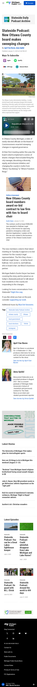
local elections (13, 323)
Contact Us (7, 647)
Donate (30, 3)
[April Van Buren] (6, 346)
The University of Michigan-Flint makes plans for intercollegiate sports (17, 452)
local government (14, 319)
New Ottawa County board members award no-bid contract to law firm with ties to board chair (18, 207)
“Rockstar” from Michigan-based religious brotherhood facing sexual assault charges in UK (18, 471)
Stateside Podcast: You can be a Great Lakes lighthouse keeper (10, 543)
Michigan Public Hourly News (13, 661)
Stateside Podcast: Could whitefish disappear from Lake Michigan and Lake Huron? (26, 546)
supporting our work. (18, 300)
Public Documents (10, 656)
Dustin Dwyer (10, 221)
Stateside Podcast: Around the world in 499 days (25, 587)
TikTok (26, 323)
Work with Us (8, 652)
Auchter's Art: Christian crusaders (14, 504)
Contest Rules (8, 665)
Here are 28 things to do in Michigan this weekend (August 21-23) (17, 461)
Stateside (7, 534)
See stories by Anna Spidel (23, 398)
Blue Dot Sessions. (26, 305)
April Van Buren (9, 48)
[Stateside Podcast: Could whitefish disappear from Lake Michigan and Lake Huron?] (26, 526)
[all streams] (34, 684)
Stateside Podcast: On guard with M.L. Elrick (9, 586)
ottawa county (13, 314)
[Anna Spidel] (6, 375)
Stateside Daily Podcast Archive (20, 19)
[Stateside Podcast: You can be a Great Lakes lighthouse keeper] (11, 526)
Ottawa (25, 314)
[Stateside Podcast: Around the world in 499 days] (26, 572)
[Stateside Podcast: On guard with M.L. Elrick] (11, 572)
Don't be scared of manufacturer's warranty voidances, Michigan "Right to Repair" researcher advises (18, 495)
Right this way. (17, 292)
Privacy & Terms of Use (11, 670)
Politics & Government (12, 195)
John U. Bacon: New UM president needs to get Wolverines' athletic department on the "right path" (18, 483)
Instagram (12, 328)
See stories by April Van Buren (22, 361)
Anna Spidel (20, 48)
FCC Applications (9, 674)
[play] (3, 684)
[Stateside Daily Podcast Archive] (6, 19)
